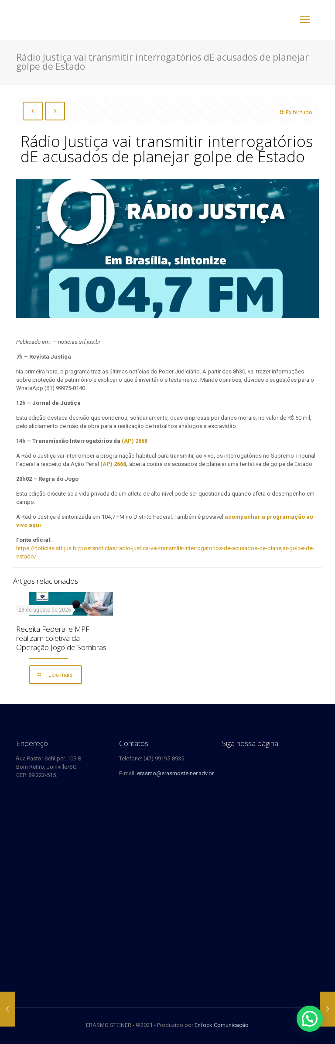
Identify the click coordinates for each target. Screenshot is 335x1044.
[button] (310, 1019)
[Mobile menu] (304, 19)
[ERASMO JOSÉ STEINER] (76, 19)
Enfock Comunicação (222, 1025)
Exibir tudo (299, 112)
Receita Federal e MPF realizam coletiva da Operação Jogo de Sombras (61, 638)
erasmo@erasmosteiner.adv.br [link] (175, 773)
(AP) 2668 (113, 464)
